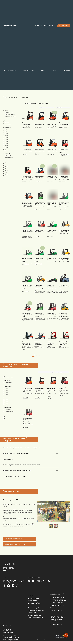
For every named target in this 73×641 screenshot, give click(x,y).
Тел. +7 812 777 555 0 (56, 610)
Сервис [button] (54, 70)
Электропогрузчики (43, 103)
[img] (4, 585)
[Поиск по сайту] (35, 26)
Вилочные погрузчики (30, 103)
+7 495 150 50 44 (57, 624)
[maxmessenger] (38, 26)
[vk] (41, 26)
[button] (63, 25)
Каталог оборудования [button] (9, 70)
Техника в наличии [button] (28, 70)
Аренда (43, 70)
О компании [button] (66, 70)
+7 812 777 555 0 (11, 526)
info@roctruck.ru (19, 526)
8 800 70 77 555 (49, 25)
